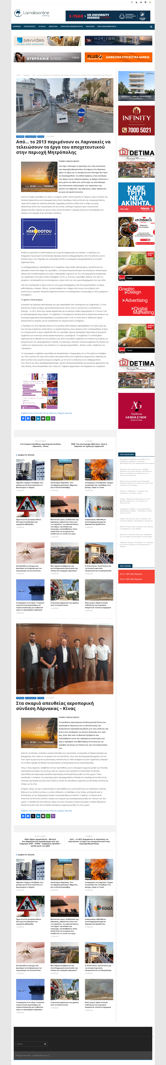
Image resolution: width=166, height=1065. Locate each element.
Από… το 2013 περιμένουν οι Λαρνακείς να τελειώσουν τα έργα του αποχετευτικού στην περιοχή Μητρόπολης (89, 840)
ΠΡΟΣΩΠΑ (90, 26)
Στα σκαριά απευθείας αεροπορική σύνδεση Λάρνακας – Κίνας (55, 705)
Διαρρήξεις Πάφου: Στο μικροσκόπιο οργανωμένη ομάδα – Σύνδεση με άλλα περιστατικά (136, 511)
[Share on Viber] (53, 418)
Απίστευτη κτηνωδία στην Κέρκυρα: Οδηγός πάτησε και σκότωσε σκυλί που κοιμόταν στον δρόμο (136, 483)
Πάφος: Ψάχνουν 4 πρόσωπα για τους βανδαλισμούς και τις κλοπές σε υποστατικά (135, 501)
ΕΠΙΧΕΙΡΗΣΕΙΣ (29, 26)
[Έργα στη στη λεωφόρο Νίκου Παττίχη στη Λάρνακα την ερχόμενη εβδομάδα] (30, 506)
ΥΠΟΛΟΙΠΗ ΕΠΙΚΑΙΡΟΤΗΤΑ (72, 26)
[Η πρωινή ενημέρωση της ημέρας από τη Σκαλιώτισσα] (65, 589)
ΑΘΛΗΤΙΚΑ (53, 26)
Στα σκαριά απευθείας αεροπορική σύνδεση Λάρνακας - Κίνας (40, 444)
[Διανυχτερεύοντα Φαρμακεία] (150, 2)
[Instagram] (145, 2)
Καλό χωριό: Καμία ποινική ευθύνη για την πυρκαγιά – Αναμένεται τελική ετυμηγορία (98, 605)
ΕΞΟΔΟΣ (42, 26)
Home (18, 75)
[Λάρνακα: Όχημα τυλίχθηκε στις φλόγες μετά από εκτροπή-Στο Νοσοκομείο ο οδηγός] (30, 469)
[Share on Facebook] (23, 418)
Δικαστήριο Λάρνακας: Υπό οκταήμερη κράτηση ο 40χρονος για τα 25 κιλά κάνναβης (64, 485)
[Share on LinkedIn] (38, 418)
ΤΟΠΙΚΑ (41, 136)
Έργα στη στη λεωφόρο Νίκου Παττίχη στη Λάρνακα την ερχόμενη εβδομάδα (28, 521)
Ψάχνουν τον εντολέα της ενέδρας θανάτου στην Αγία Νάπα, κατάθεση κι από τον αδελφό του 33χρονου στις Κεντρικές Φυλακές (136, 472)
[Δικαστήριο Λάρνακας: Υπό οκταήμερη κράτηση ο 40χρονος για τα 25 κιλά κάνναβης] (65, 469)
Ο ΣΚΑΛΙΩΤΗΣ (31, 136)
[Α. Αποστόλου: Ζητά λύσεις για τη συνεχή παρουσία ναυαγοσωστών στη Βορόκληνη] (99, 553)
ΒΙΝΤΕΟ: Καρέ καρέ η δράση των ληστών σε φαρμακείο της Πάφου (136, 528)
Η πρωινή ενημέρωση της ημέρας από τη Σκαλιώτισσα (65, 604)
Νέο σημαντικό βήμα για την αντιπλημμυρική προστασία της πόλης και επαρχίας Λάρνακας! (64, 568)
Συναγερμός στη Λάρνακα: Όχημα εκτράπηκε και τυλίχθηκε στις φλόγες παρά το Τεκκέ (99, 485)
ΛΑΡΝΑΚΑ (17, 26)
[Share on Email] (43, 418)
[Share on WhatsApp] (48, 418)
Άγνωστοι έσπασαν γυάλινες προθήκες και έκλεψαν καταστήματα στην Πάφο (136, 535)
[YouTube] (136, 2)
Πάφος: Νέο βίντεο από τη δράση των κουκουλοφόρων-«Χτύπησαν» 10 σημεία (136, 520)
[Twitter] (141, 2)
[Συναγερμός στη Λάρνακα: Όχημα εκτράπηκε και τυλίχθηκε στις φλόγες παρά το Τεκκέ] (99, 469)
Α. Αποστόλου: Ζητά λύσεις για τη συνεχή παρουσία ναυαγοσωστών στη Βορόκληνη (98, 568)
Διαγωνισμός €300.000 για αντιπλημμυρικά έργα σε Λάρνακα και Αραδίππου (95, 521)
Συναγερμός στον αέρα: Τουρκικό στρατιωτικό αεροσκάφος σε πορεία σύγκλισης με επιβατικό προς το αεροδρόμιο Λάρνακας (30, 606)
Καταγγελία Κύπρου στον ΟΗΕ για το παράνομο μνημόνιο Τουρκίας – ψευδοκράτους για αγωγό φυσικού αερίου (137, 461)
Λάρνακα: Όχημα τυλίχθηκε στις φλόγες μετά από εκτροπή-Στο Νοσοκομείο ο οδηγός (29, 485)
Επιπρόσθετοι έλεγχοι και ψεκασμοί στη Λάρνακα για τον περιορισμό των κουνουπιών (29, 568)
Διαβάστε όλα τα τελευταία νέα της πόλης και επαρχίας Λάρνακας (46, 413)
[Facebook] (132, 2)
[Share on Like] (28, 418)
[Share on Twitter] (33, 418)
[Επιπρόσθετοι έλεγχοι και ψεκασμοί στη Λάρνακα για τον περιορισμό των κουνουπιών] (30, 553)
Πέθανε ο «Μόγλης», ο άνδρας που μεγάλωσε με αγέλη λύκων (134, 492)
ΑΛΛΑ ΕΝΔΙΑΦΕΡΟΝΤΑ (107, 26)
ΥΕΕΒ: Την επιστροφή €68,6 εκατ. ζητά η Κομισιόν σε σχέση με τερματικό (89, 444)
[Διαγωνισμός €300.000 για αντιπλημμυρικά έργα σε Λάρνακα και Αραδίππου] (99, 506)
